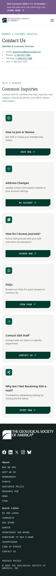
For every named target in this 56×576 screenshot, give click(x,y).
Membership (9, 477)
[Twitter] (17, 452)
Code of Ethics (11, 546)
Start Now (26, 410)
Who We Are (9, 467)
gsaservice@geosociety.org (27, 51)
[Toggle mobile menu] (52, 20)
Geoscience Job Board (15, 532)
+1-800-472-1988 (23, 58)
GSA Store (8, 522)
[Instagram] (23, 452)
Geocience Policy (13, 486)
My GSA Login (10, 513)
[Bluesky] (29, 452)
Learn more (14, 10)
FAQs (5, 501)
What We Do (9, 472)
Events (6, 481)
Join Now (25, 151)
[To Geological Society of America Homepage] (15, 20)
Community (8, 518)
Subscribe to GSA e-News (17, 537)
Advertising (9, 542)
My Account (26, 202)
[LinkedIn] (10, 452)
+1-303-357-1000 (22, 55)
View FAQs (26, 304)
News (5, 496)
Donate (6, 527)
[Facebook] (4, 452)
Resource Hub (10, 491)
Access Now (26, 253)
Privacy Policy (11, 560)
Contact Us (26, 355)
